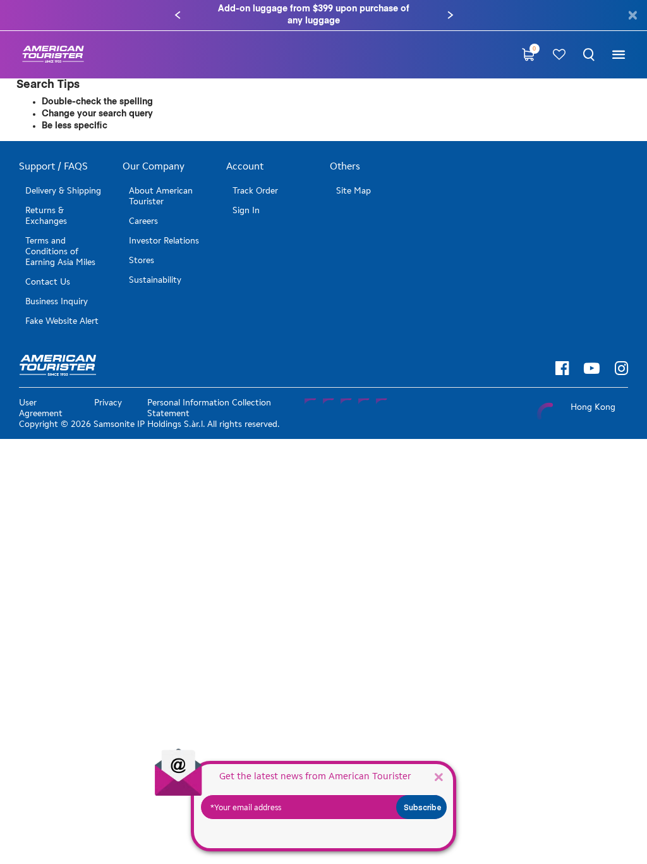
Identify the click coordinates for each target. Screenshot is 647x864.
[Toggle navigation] (618, 54)
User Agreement (41, 408)
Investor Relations (164, 240)
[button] (177, 15)
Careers (143, 221)
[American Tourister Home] (53, 54)
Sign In (246, 210)
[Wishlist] (559, 54)
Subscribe (423, 807)
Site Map (353, 190)
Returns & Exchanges (46, 215)
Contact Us (47, 281)
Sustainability (155, 280)
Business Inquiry (56, 301)
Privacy (108, 402)
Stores (141, 260)
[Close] (438, 776)
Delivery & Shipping (63, 190)
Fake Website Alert (62, 321)
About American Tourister (161, 196)
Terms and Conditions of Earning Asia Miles (60, 251)
